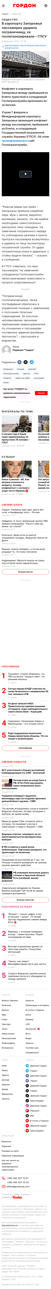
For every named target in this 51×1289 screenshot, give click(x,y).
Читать (41, 393)
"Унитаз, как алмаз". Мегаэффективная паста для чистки (27, 962)
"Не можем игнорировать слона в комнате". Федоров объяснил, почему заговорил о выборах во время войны (25, 811)
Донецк (5, 1080)
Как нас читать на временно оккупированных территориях (10, 1165)
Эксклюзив (31, 1029)
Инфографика (8, 1043)
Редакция (6, 1146)
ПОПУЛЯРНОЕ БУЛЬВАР (17, 906)
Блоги (28, 1015)
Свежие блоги (12, 504)
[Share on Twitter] (26, 362)
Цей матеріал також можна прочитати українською (25, 46)
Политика (6, 1005)
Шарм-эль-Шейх (23, 378)
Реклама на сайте (10, 1151)
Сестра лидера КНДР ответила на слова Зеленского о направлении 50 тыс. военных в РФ (28, 691)
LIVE (28, 1024)
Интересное (7, 1048)
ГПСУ (36, 374)
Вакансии (6, 1141)
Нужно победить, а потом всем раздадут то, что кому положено (23, 550)
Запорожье (8, 369)
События (20, 446)
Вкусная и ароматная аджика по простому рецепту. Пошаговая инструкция (25, 949)
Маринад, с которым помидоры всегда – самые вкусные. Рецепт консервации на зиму (25, 934)
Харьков (6, 1084)
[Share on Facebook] (19, 362)
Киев (4, 1065)
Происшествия (9, 1038)
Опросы (29, 1043)
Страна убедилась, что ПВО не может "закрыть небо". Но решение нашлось (26, 676)
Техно (4, 1029)
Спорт (5, 1019)
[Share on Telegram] (32, 362)
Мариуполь (7, 1094)
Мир (4, 1015)
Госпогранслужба (11, 374)
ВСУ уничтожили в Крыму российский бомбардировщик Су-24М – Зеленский (23, 771)
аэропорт (32, 369)
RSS (32, 1116)
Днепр (5, 1089)
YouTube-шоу (32, 1048)
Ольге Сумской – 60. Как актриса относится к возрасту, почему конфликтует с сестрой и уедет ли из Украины (15, 485)
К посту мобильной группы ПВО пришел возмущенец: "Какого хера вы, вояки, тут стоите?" (25, 524)
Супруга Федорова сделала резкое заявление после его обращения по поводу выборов (27, 976)
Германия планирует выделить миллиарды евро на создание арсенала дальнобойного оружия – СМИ (24, 798)
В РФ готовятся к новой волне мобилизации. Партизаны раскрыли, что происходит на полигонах (24, 850)
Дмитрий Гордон (38, 1066)
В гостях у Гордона (35, 1010)
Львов (5, 1070)
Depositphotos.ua (9, 1225)
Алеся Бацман (37, 1101)
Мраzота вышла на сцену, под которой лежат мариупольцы (23, 561)
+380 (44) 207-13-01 (17, 1178)
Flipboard (34, 1111)
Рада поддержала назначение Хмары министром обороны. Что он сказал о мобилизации (28, 736)
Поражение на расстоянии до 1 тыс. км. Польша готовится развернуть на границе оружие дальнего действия (24, 862)
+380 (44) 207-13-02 (18, 1182)
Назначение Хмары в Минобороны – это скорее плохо (26, 722)
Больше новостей (25, 900)
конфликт (7, 378)
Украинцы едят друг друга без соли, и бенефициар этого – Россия (23, 511)
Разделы (30, 995)
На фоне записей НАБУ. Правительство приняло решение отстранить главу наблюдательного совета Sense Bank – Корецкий (28, 707)
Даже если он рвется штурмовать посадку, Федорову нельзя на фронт (24, 538)
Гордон (5, 14)
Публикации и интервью (37, 1005)
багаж (6, 382)
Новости (6, 995)
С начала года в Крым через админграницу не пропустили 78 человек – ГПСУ (16, 438)
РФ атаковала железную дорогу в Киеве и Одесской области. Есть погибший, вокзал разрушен (25, 876)
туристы (26, 374)
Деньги (5, 1010)
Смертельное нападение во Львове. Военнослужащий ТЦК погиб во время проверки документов (22, 891)
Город (5, 1060)
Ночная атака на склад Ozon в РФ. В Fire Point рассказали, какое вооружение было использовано (24, 784)
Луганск (6, 1099)
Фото (28, 1033)
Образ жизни (8, 1033)
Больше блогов (25, 572)
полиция (20, 369)
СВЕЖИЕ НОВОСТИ (14, 761)
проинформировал (15, 140)
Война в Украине (10, 1000)
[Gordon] (24, 6)
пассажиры (39, 378)
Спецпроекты (32, 1052)
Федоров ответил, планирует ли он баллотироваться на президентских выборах (21, 837)
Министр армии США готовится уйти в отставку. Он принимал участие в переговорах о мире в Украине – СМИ (22, 824)
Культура (6, 1024)
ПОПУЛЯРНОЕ (10, 666)
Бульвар (8, 456)
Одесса (5, 1075)
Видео (29, 1038)
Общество (16, 14)
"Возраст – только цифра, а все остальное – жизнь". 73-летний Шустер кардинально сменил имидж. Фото (28, 918)
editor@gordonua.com (18, 1186)
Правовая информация (13, 1156)
